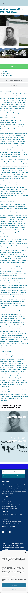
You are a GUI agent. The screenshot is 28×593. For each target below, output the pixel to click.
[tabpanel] (7, 53)
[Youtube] (9, 532)
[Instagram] (6, 532)
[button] (25, 552)
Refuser (14, 589)
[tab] (14, 66)
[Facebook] (3, 532)
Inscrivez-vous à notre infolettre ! (13, 476)
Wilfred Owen (10, 104)
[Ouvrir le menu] (3, 3)
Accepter (14, 585)
